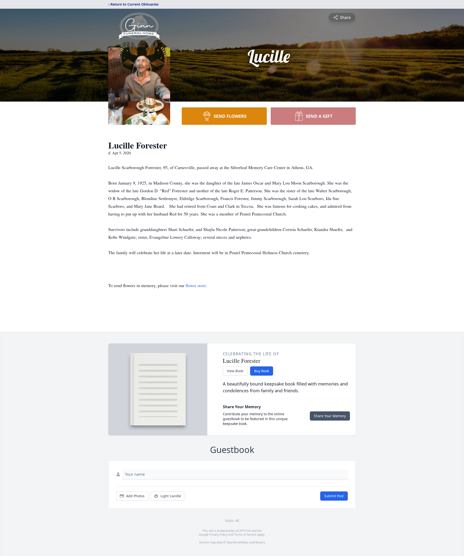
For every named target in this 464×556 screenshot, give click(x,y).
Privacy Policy (218, 535)
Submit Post (334, 496)
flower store (196, 285)
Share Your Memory (330, 416)
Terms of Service (245, 535)
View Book (235, 371)
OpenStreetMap (237, 542)
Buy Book (261, 371)
